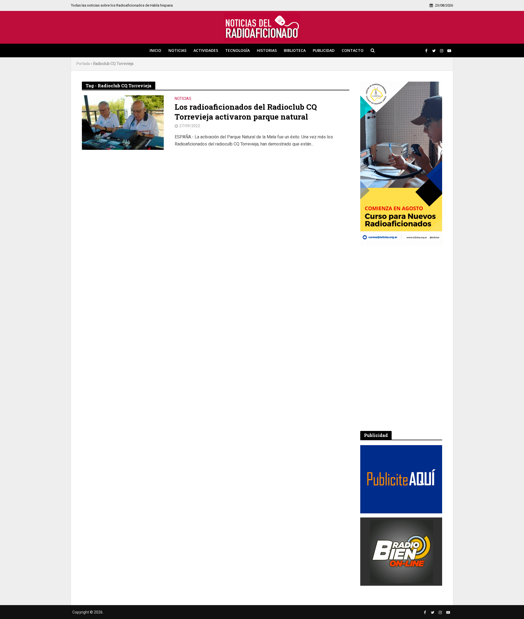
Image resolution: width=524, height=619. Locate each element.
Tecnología (237, 50)
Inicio (155, 50)
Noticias (177, 50)
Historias (267, 50)
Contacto (353, 50)
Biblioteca (295, 50)
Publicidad (324, 50)
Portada (83, 64)
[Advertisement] (401, 338)
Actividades (205, 50)
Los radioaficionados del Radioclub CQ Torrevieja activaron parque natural (246, 112)
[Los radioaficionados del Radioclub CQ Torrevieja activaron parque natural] (123, 122)
